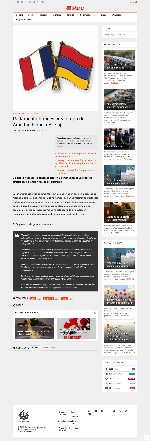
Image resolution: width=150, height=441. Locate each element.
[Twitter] (29, 2)
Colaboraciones (73, 422)
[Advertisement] (30, 149)
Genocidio (71, 15)
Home (20, 15)
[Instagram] (34, 2)
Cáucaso (43, 15)
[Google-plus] (37, 2)
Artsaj (36, 113)
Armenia (57, 15)
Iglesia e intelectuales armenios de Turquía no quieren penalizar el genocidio (74, 331)
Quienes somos (63, 413)
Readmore (115, 83)
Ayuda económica (25, 19)
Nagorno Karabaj (87, 15)
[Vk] (42, 2)
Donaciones (63, 421)
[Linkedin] (14, 2)
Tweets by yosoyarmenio (114, 35)
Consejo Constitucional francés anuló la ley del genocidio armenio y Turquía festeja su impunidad (76, 163)
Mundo (31, 15)
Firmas (103, 15)
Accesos (118, 15)
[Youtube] (18, 2)
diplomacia (25, 113)
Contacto (74, 417)
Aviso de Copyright (62, 429)
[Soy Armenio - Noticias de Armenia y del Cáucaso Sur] (75, 9)
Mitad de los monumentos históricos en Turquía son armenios (119, 299)
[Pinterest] (22, 2)
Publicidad (73, 428)
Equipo (74, 412)
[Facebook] (26, 2)
